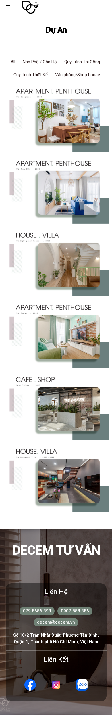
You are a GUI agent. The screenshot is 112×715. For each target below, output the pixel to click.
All (13, 61)
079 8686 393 (37, 611)
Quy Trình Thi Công (82, 61)
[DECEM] (30, 7)
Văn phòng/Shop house (77, 74)
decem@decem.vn (56, 622)
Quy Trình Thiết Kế (30, 74)
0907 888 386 (75, 611)
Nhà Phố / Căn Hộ (40, 61)
